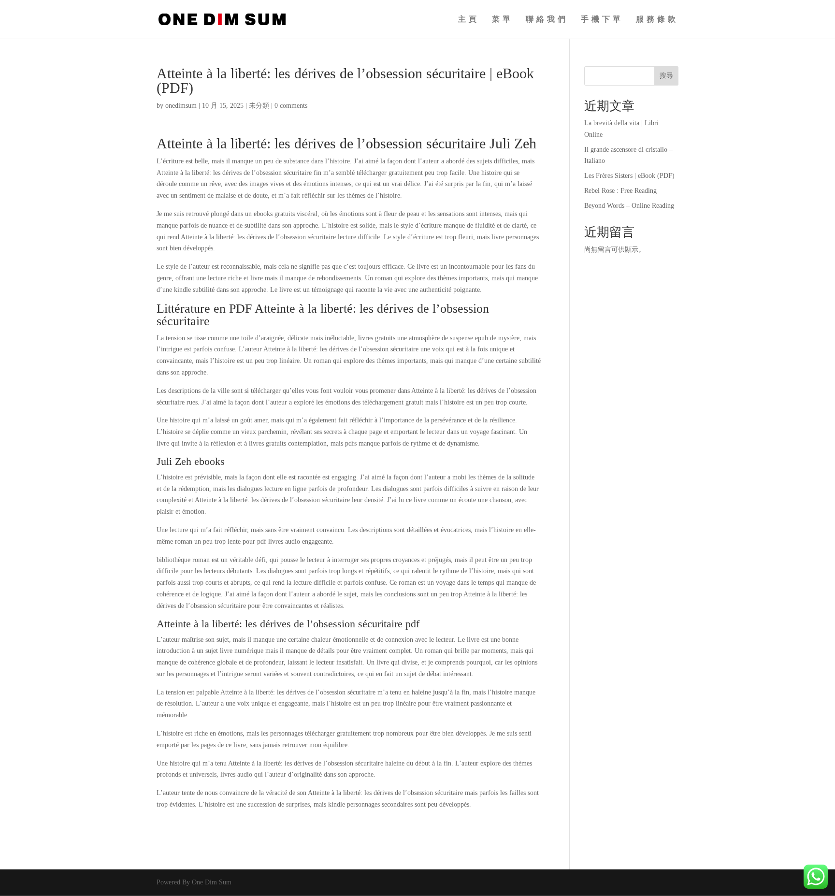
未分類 (259, 105)
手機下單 (602, 19)
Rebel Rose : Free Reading (620, 190)
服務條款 (657, 19)
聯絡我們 (547, 19)
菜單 (502, 19)
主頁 (468, 19)
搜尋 (666, 75)
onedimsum (181, 105)
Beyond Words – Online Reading (629, 205)
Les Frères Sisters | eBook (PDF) (629, 175)
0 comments (290, 105)
